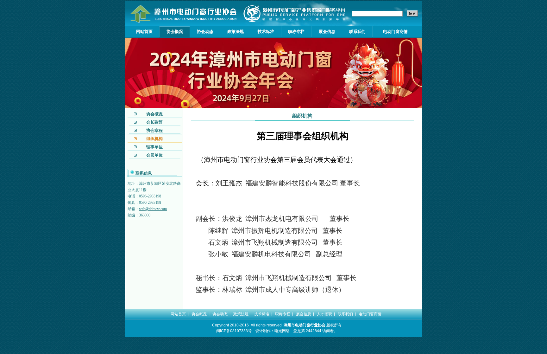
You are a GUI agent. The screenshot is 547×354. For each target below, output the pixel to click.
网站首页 (144, 31)
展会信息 (327, 31)
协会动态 (205, 31)
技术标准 (266, 31)
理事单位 (154, 147)
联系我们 (357, 31)
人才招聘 (324, 314)
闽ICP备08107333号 (234, 331)
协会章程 (154, 130)
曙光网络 (282, 331)
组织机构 (154, 138)
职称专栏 (296, 31)
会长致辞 (154, 122)
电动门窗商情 (395, 31)
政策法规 (235, 31)
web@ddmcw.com (153, 209)
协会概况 (175, 31)
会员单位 (154, 155)
